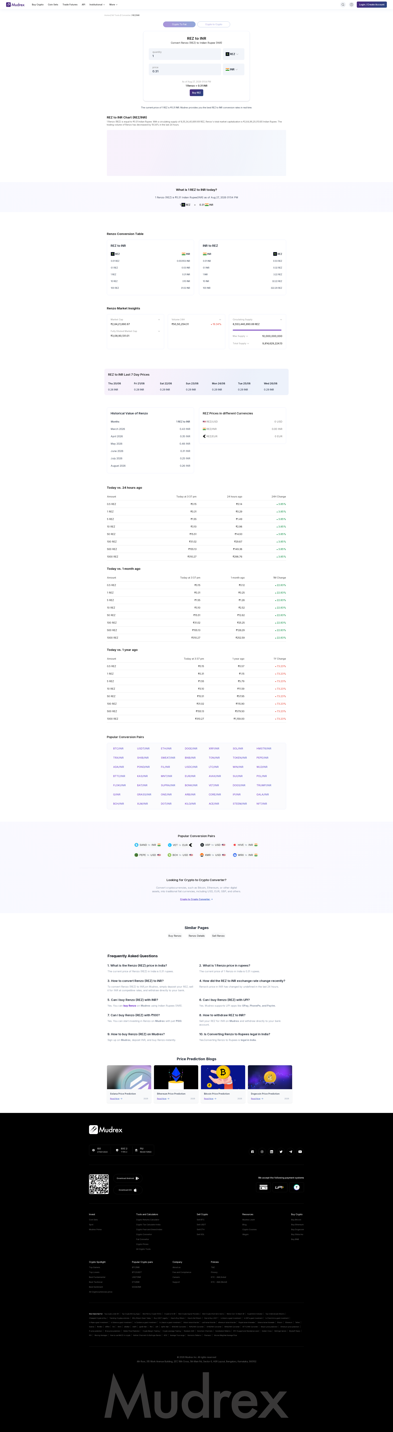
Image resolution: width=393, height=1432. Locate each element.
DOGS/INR (239, 785)
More (112, 4)
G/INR (116, 794)
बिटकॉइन (99, 1327)
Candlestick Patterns (222, 1331)
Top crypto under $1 (111, 1314)
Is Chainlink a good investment (277, 1318)
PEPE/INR (262, 757)
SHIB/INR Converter (214, 1327)
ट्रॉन (157, 1327)
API (83, 4)
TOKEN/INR (240, 757)
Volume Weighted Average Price (225, 1335)
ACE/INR (214, 803)
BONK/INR (191, 785)
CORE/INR (215, 794)
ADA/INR (118, 766)
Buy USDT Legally (161, 1318)
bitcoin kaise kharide (191, 1322)
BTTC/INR (119, 776)
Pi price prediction (95, 1331)
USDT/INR (143, 748)
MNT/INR (166, 776)
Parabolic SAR (189, 1331)
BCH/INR (118, 803)
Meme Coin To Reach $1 (235, 1314)
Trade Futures (70, 4)
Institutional (95, 4)
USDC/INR (191, 766)
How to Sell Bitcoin (194, 1318)
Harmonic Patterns (194, 1335)
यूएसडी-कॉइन (143, 1327)
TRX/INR (118, 757)
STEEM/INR (240, 803)
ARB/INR (190, 794)
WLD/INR (262, 766)
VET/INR (214, 785)
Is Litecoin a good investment (170, 1322)
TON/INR (214, 757)
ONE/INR (166, 794)
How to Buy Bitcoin (178, 1318)
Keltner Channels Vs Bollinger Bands (147, 1335)
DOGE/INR (191, 748)
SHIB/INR (143, 757)
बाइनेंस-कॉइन (165, 1327)
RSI (90, 1335)
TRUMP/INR (264, 785)
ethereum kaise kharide (227, 1322)
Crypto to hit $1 (169, 1314)
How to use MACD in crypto (120, 1335)
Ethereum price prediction (289, 1327)
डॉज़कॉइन (127, 1327)
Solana (91, 1327)
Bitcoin (279, 1322)
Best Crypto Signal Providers (188, 1314)
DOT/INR (166, 803)
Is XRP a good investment (253, 1318)
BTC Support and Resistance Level (246, 1331)
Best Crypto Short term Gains (213, 1314)
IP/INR (237, 794)
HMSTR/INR (264, 748)
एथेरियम (107, 1327)
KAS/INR (142, 776)
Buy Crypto (38, 4)
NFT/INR (262, 803)
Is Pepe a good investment (98, 1322)
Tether (297, 1322)
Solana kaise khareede (266, 1322)
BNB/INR (190, 757)
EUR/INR (190, 776)
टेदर (113, 1327)
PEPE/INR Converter (196, 1327)
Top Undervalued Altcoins (274, 1314)
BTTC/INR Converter (250, 1327)
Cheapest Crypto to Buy (98, 1318)
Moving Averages (101, 1335)
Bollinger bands (280, 1331)
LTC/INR (214, 766)
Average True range (177, 1335)
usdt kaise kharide (208, 1322)
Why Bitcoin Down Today (141, 1318)
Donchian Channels (204, 1331)
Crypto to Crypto (213, 24)
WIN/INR (238, 766)
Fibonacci (207, 1335)
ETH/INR (166, 748)
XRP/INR (214, 748)
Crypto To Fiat (179, 24)
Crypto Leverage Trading (172, 1331)
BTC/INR (118, 748)
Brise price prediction (112, 1331)
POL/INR (262, 776)
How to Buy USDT (211, 1318)
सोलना (119, 1327)
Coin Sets (53, 4)
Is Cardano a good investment (145, 1322)
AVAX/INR (215, 776)
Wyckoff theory (294, 1331)
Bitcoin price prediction (269, 1327)
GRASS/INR (144, 794)
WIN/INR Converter (179, 1327)
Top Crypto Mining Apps (131, 1314)
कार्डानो (134, 1327)
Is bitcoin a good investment (231, 1318)
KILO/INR (190, 803)
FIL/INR (165, 766)
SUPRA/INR (168, 785)
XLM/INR (142, 803)
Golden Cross (267, 1331)
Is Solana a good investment (121, 1322)
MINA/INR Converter (232, 1327)
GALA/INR (263, 794)
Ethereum (288, 1322)
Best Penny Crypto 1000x (152, 1314)
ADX (165, 1335)
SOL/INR (238, 748)
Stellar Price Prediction (131, 1331)
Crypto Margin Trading (151, 1331)
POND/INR (143, 766)
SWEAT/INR (168, 757)
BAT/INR (142, 785)
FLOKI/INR (119, 785)
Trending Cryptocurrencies (119, 1318)
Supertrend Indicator (255, 1314)
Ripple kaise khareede (247, 1322)
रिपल (151, 1327)
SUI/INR (238, 776)
